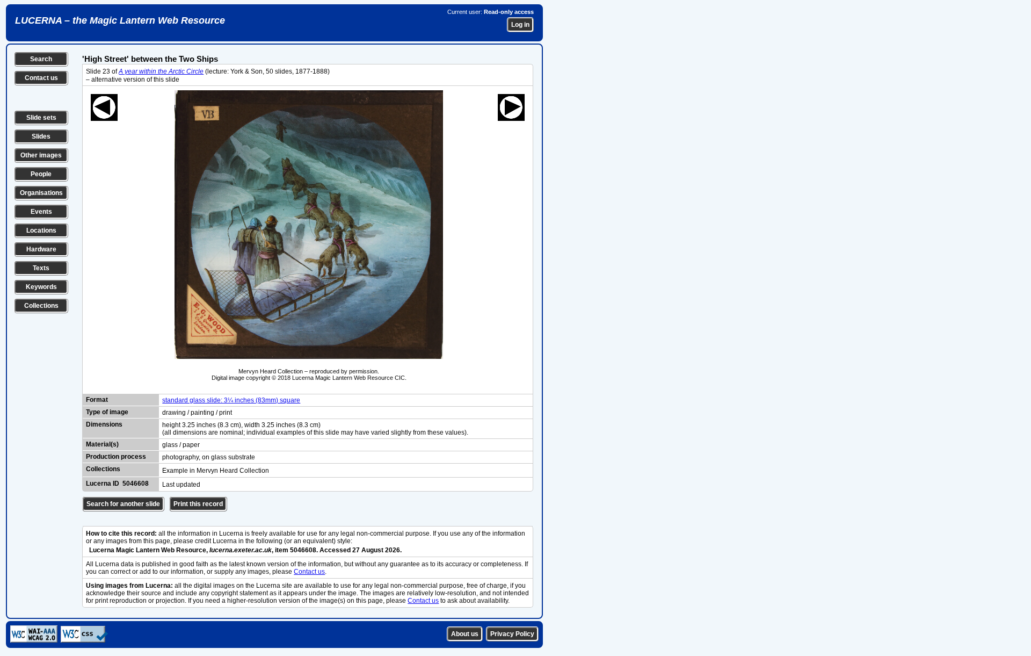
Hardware (41, 249)
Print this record (198, 504)
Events (41, 211)
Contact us (41, 78)
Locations (41, 230)
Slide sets (41, 117)
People (41, 174)
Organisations (41, 193)
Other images (41, 155)
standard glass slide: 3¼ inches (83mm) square (231, 400)
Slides (41, 136)
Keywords (41, 287)
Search (41, 59)
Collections (41, 305)
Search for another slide (123, 504)
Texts (41, 268)
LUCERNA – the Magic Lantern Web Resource (120, 20)
